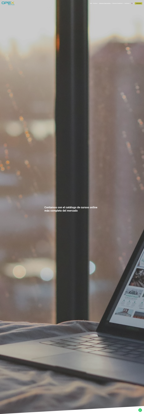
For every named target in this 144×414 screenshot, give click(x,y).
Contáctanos (138, 3)
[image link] (8, 3)
